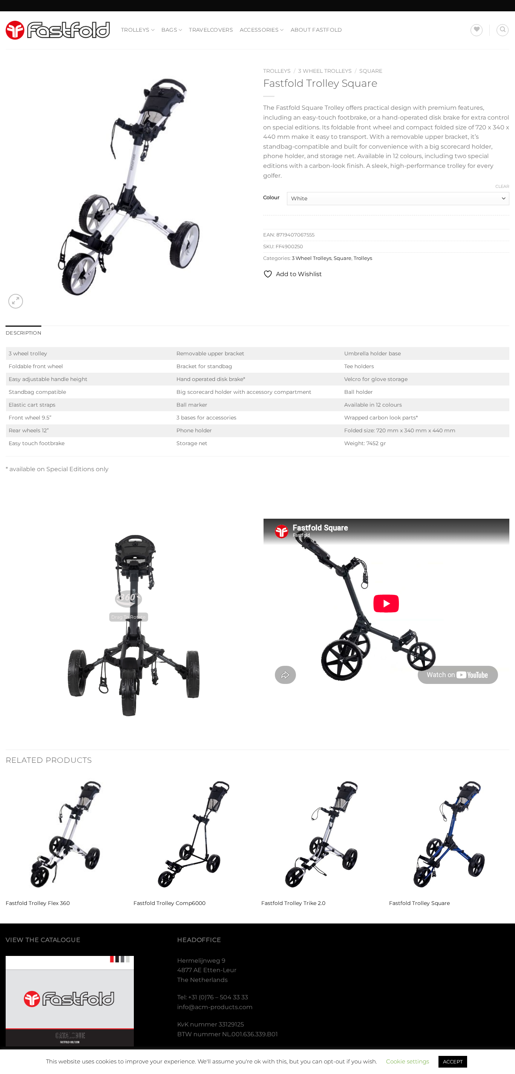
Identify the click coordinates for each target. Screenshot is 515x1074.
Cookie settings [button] (407, 1061)
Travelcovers (211, 29)
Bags (169, 29)
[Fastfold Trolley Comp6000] (193, 834)
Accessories (259, 29)
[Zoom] (15, 301)
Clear (502, 186)
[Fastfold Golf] (58, 30)
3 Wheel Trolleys (325, 71)
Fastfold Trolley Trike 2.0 (293, 903)
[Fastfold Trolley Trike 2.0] (321, 834)
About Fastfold (316, 29)
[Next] (509, 847)
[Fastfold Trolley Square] (449, 834)
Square (370, 71)
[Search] (503, 30)
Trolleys (135, 29)
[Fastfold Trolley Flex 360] (66, 834)
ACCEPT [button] (453, 1062)
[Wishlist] (477, 30)
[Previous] (6, 847)
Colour (271, 197)
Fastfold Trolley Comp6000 (169, 903)
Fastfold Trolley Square (419, 903)
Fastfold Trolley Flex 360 (38, 903)
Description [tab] (23, 333)
